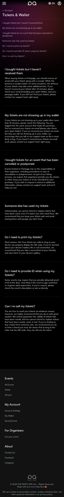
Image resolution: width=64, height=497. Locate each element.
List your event (11, 436)
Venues (8, 395)
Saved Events (11, 421)
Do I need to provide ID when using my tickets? (24, 51)
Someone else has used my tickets (18, 40)
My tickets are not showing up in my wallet (22, 28)
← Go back (7, 10)
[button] (4, 3)
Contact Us (10, 452)
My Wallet (9, 415)
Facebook (9, 457)
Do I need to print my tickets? (16, 46)
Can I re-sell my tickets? (13, 56)
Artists (7, 389)
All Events (9, 384)
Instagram (9, 462)
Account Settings (12, 410)
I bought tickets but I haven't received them (22, 23)
